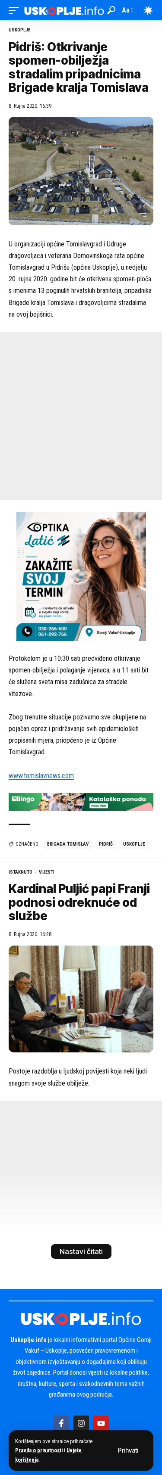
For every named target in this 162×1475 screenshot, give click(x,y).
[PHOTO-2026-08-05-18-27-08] (81, 576)
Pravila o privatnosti (39, 1450)
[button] (128, 1450)
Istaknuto (20, 872)
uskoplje (134, 844)
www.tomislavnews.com (41, 776)
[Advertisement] (81, 416)
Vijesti (46, 872)
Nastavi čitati (81, 1251)
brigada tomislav (68, 844)
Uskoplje (19, 30)
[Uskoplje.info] (64, 10)
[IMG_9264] (81, 801)
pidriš (106, 844)
